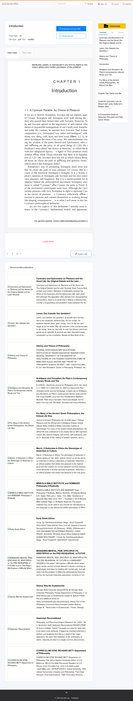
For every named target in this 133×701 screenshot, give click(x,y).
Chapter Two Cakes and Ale (109, 93)
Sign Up (103, 4)
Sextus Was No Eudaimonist (50, 585)
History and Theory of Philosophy (53, 346)
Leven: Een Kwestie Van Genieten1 (53, 313)
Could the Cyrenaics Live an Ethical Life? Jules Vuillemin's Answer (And (110, 104)
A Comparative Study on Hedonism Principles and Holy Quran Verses (110, 117)
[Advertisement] (66, 15)
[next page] (21, 253)
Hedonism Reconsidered (48, 618)
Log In (116, 4)
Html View (12, 52)
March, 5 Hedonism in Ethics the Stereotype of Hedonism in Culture (59, 449)
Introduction (104, 64)
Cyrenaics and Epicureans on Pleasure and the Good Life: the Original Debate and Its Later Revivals (59, 279)
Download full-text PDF (71, 28)
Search (90, 4)
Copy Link (82, 253)
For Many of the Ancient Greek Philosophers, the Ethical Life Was (60, 414)
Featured (102, 32)
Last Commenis (112, 33)
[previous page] (7, 253)
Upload (128, 4)
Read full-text (67, 36)
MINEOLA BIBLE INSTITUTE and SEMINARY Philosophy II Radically (58, 484)
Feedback (74, 698)
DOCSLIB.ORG (10, 3)
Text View (26, 52)
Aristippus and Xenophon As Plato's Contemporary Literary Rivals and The (61, 379)
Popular (121, 32)
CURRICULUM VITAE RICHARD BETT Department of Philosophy (61, 651)
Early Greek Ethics (45, 518)
